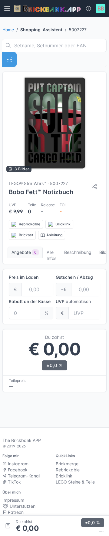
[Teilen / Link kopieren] (94, 186)
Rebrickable (68, 469)
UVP (73, 301)
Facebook (17, 469)
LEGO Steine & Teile (75, 481)
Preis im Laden (23, 277)
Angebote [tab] (24, 252)
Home (8, 29)
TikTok (14, 481)
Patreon (15, 512)
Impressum (13, 500)
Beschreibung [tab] (77, 252)
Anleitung (54, 235)
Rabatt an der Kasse (30, 301)
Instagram (17, 463)
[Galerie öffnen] (54, 123)
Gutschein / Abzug (74, 277)
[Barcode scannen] (9, 59)
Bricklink (64, 475)
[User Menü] (100, 8)
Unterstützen (21, 506)
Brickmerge (67, 463)
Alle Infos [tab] (51, 255)
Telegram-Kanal (23, 475)
